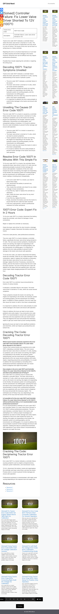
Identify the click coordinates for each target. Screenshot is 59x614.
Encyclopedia (51, 3)
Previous (19, 606)
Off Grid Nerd (9, 4)
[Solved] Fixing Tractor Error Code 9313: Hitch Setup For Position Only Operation (30, 579)
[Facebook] (1, 9)
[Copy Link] (1, 22)
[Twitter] (1, 12)
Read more (44, 150)
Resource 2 (10, 489)
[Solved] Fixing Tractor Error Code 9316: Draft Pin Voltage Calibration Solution (9, 548)
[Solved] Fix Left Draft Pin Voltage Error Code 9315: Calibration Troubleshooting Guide (30, 548)
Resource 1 (10, 487)
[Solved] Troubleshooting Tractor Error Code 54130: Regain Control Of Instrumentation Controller (54, 63)
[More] (1, 25)
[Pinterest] (1, 15)
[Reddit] (1, 18)
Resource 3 (10, 491)
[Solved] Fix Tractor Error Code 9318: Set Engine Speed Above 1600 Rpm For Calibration (8, 514)
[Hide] (0, 28)
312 (33, 599)
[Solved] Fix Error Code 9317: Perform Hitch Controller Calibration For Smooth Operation (30, 513)
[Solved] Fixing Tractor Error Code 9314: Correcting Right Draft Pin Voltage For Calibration (9, 580)
